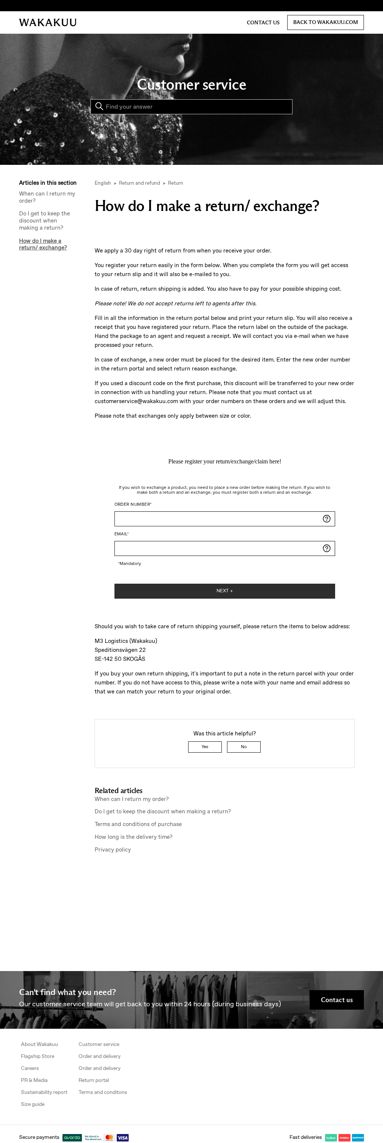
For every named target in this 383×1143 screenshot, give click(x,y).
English (103, 183)
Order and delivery (99, 1056)
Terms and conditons (103, 1092)
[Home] (47, 22)
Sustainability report (44, 1092)
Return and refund (139, 183)
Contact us (263, 22)
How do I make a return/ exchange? (43, 245)
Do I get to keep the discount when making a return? (44, 221)
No (244, 747)
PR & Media (34, 1080)
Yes (205, 747)
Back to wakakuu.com (325, 22)
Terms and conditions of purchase (138, 824)
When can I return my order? (47, 198)
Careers (30, 1068)
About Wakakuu (39, 1044)
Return (175, 183)
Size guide (33, 1104)
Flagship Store (37, 1056)
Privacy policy (113, 850)
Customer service (99, 1044)
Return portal (94, 1080)
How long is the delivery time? (133, 837)
